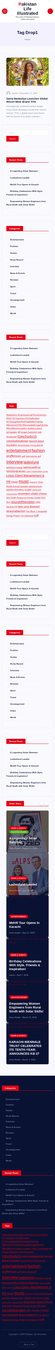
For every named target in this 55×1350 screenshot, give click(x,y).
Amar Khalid (14, 848)
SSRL (38, 502)
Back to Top (29, 1345)
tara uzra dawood (28, 506)
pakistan (24, 486)
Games (13, 253)
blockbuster (11, 437)
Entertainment (17, 240)
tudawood (28, 516)
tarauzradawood (15, 511)
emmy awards (36, 445)
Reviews (14, 280)
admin (15, 93)
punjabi (28, 489)
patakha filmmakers (15, 489)
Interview (14, 266)
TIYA (22, 516)
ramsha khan (36, 490)
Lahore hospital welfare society (37, 471)
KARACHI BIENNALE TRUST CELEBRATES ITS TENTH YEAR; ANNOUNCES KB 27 (25, 1047)
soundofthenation (23, 501)
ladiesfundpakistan (16, 471)
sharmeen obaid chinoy (32, 493)
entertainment (18, 450)
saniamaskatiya (11, 494)
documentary (24, 445)
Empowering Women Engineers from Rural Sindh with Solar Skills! (26, 1007)
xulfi (36, 515)
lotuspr (14, 482)
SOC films (41, 1306)
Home (27, 39)
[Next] (46, 803)
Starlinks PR (11, 507)
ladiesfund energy (14, 467)
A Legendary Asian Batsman (24, 171)
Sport (13, 286)
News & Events (17, 273)
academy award (35, 428)
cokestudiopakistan (17, 441)
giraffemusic (13, 455)
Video (13, 307)
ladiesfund (31, 462)
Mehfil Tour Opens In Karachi (24, 184)
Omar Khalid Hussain (43, 1293)
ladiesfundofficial (32, 467)
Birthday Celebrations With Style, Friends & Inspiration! (25, 965)
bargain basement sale (31, 432)
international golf (33, 456)
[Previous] (42, 803)
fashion (38, 450)
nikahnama (33, 482)
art (19, 432)
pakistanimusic (35, 486)
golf (23, 456)
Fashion (14, 246)
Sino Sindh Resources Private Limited (23, 497)
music (24, 481)
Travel (13, 293)
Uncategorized (17, 300)
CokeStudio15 (27, 436)
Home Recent (16, 260)
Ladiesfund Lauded (19, 178)
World (13, 313)
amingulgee (11, 432)
